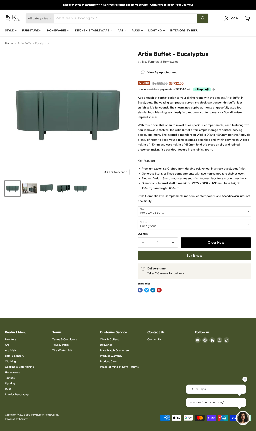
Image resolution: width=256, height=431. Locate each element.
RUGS (136, 30)
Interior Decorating (17, 394)
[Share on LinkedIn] (152, 290)
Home (9, 43)
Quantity (143, 233)
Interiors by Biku (184, 30)
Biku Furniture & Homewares (160, 61)
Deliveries (106, 345)
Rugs (8, 389)
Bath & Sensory (14, 356)
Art (7, 345)
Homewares (12, 372)
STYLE (9, 30)
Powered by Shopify (16, 418)
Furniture (10, 339)
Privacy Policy (60, 345)
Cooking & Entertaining (19, 367)
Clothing (10, 361)
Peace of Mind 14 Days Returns (119, 367)
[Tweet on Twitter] (146, 290)
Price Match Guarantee (114, 350)
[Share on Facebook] (140, 290)
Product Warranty (111, 356)
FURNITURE (30, 30)
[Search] (202, 18)
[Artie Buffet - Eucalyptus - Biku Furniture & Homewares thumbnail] (12, 188)
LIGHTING (155, 30)
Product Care (108, 361)
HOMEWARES (57, 30)
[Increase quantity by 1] (173, 242)
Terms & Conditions (64, 339)
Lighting (10, 383)
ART (121, 30)
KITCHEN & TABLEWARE (92, 30)
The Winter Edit (62, 350)
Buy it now (194, 255)
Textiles (10, 378)
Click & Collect (109, 339)
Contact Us (154, 339)
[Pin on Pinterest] (159, 290)
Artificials (10, 350)
